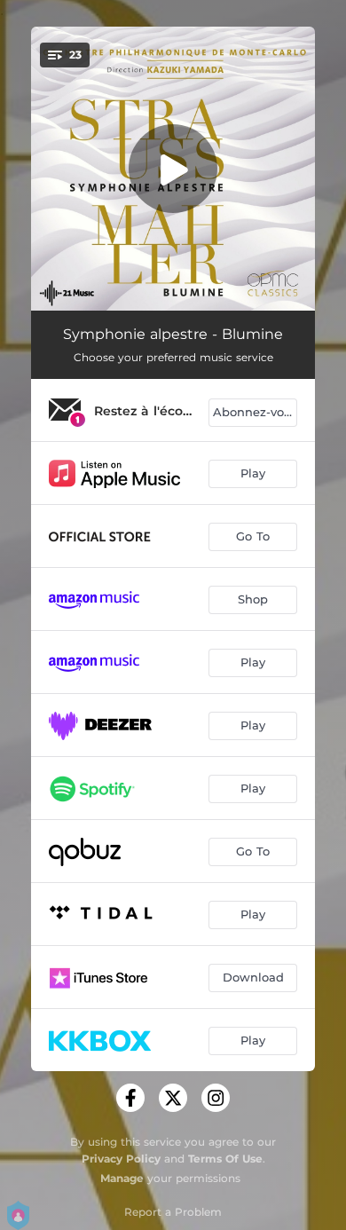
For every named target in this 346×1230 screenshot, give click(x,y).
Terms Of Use (225, 1158)
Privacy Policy (121, 1158)
